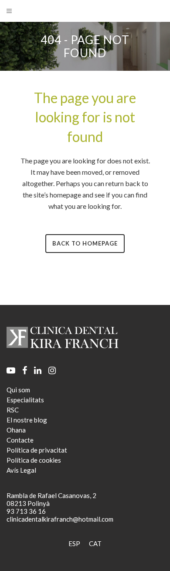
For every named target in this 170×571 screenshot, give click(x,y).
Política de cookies (34, 460)
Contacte (20, 440)
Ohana (16, 430)
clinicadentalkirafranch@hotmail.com (60, 519)
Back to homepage (85, 243)
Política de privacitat (37, 450)
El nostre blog (27, 420)
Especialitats (25, 400)
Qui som (18, 390)
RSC (13, 410)
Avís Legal (21, 470)
